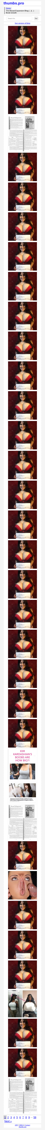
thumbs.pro (14, 3)
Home (8, 8)
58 (34, 1117)
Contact (27, 1125)
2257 (16, 1125)
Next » (8, 1121)
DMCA (21, 1125)
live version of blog (22, 23)
